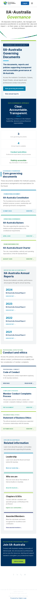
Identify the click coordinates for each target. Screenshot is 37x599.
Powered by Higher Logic (18, 598)
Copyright (21, 580)
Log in (25, 3)
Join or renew (18, 561)
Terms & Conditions (7, 578)
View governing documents (14, 88)
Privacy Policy (18, 578)
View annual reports (12, 94)
